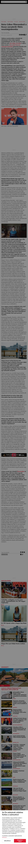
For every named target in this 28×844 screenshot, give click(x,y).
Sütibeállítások (7, 840)
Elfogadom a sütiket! (20, 841)
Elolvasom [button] (4, 837)
